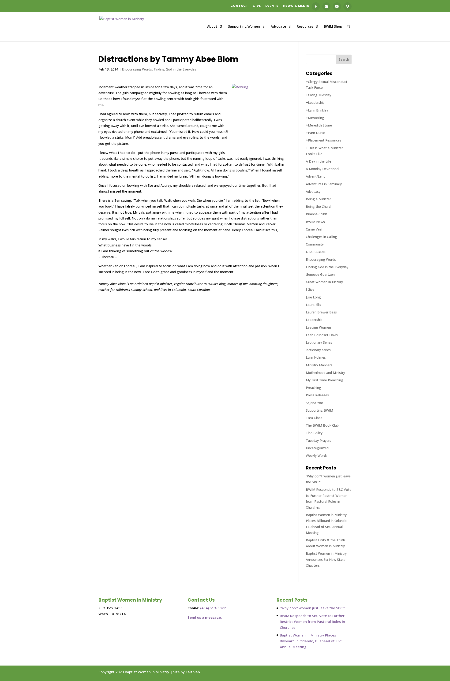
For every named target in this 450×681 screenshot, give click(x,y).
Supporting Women (244, 27)
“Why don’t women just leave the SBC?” (312, 608)
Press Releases (317, 395)
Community (315, 244)
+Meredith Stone (319, 125)
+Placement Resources (323, 140)
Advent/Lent (315, 176)
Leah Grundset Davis (322, 335)
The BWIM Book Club (322, 425)
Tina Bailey (314, 433)
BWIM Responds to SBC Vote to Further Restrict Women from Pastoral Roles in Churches (312, 621)
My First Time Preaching (324, 380)
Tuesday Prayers (318, 440)
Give (257, 6)
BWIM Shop (333, 27)
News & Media (296, 6)
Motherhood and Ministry (325, 372)
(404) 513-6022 (213, 608)
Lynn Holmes (316, 357)
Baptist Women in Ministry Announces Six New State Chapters (326, 559)
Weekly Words (316, 455)
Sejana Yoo (314, 403)
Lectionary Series (319, 342)
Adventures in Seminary (324, 184)
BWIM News (315, 222)
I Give (310, 289)
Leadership (314, 319)
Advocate (278, 27)
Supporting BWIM (319, 410)
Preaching (313, 387)
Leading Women (318, 327)
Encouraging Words (137, 69)
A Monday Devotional (322, 169)
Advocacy (313, 191)
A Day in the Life (318, 161)
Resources (305, 27)
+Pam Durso (315, 132)
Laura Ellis (313, 304)
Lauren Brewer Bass (321, 312)
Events (272, 6)
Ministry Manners (319, 365)
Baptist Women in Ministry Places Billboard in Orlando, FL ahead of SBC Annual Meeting (311, 641)
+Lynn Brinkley (317, 110)
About (212, 27)
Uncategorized (317, 448)
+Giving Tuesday (318, 95)
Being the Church (319, 206)
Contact (239, 6)
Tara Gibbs (314, 418)
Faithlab (193, 672)
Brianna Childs (316, 214)
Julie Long (313, 297)
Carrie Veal (314, 229)
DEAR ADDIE (316, 251)
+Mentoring (315, 117)
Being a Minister (318, 199)
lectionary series (318, 350)
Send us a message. (205, 617)
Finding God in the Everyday (175, 69)
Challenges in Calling (321, 236)
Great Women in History (324, 282)
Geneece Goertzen (320, 274)
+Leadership (315, 102)
